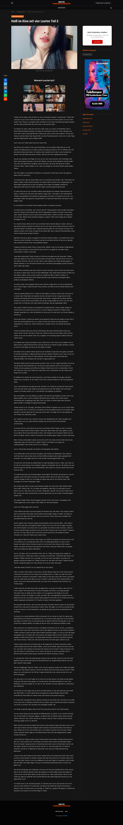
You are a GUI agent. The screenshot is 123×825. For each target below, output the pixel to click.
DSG (66, 811)
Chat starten (97, 42)
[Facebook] (5, 80)
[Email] (5, 87)
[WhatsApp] (5, 95)
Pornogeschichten (61, 815)
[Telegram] (5, 91)
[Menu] (12, 3)
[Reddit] (5, 99)
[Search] (111, 8)
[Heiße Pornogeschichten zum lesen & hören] (61, 3)
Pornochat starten (103, 3)
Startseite (61, 7)
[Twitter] (5, 83)
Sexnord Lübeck (87, 126)
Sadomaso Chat (87, 118)
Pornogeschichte (17, 16)
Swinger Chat (87, 130)
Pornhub (85, 134)
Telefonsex (86, 122)
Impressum (59, 811)
